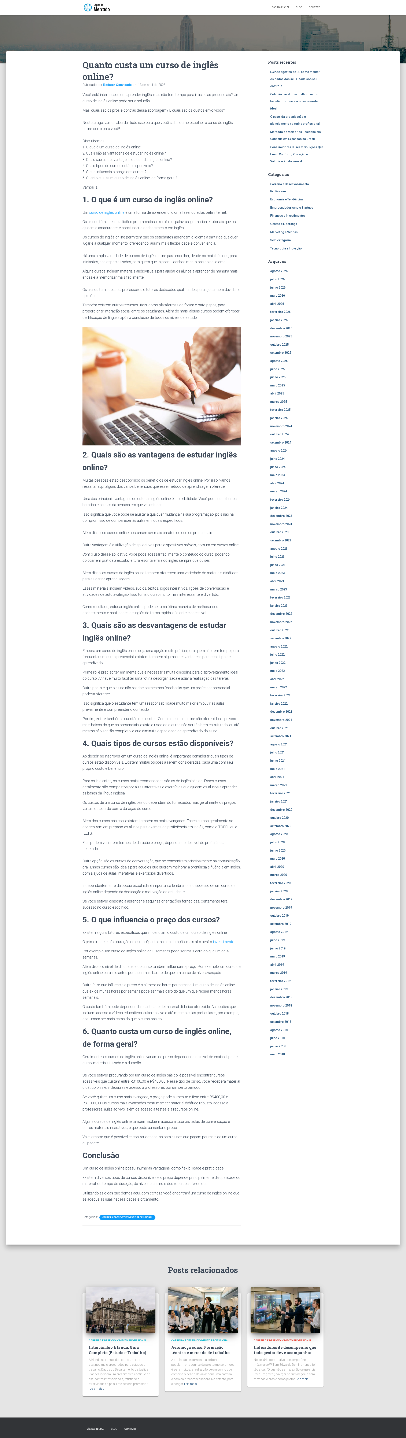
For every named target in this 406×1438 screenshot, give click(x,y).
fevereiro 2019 (280, 981)
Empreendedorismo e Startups (291, 207)
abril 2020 (277, 866)
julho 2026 (277, 279)
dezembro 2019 (281, 899)
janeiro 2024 (279, 507)
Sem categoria (280, 240)
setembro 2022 (280, 638)
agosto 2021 (279, 744)
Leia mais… (97, 1388)
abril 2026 (277, 303)
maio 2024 (277, 475)
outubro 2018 (279, 1013)
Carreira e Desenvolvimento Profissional (127, 1217)
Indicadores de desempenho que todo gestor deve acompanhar (285, 1350)
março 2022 (278, 687)
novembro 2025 (281, 336)
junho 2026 (277, 287)
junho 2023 (277, 565)
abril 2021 (277, 777)
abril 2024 (277, 483)
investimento (223, 941)
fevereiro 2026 (280, 312)
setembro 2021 (280, 736)
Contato (314, 7)
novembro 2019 (281, 907)
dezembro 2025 (281, 328)
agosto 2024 (279, 450)
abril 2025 (277, 393)
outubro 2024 (279, 434)
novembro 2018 (281, 1005)
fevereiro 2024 (280, 499)
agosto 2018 (279, 1030)
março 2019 (278, 972)
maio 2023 (277, 573)
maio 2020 (277, 858)
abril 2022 (277, 679)
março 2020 (278, 874)
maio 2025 (277, 385)
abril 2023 (277, 581)
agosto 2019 (279, 932)
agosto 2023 (279, 548)
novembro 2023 (281, 524)
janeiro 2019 (279, 989)
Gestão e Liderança (283, 224)
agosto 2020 (279, 834)
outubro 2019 (279, 915)
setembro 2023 (280, 540)
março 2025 (278, 401)
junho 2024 (277, 467)
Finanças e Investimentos (288, 215)
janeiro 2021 (279, 801)
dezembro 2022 (281, 613)
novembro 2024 (281, 426)
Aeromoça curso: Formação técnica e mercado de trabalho (200, 1350)
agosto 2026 (279, 271)
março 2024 (278, 491)
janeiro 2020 (279, 891)
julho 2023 (277, 556)
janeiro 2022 (279, 703)
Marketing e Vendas (284, 232)
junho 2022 (277, 662)
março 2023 (278, 589)
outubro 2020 (279, 817)
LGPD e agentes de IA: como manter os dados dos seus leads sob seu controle (295, 79)
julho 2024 (277, 458)
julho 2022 (277, 654)
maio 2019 (277, 956)
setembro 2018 (280, 1021)
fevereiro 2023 (280, 597)
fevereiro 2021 (280, 793)
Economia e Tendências (286, 199)
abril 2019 (277, 964)
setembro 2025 (280, 352)
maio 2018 (277, 1054)
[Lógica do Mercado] (96, 7)
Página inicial (280, 7)
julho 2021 (277, 752)
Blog (299, 7)
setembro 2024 (280, 442)
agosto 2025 (279, 361)
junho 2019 (277, 948)
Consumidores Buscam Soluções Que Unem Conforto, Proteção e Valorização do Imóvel (296, 154)
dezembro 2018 (281, 997)
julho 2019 (277, 940)
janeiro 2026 (279, 320)
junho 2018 (277, 1046)
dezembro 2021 (281, 711)
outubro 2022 (279, 630)
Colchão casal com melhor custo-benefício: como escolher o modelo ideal (295, 101)
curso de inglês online (107, 212)
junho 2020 (277, 850)
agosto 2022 (279, 646)
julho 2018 (277, 1038)
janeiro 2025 (279, 418)
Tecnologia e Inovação (286, 248)
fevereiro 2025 (280, 409)
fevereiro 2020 (280, 883)
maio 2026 (277, 295)
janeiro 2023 (279, 605)
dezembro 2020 (281, 809)
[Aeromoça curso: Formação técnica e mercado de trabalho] (203, 1309)
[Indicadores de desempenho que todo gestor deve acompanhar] (285, 1309)
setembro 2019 (280, 924)
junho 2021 (277, 760)
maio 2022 (277, 670)
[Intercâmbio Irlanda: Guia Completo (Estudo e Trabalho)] (120, 1309)
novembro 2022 (281, 622)
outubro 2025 (279, 344)
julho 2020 (277, 842)
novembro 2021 (281, 720)
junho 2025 (277, 377)
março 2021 (278, 785)
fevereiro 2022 (280, 695)
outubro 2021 (279, 728)
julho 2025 (277, 369)
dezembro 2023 (281, 516)
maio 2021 (277, 769)
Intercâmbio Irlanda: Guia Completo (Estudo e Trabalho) (117, 1350)
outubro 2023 (279, 532)
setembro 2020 (280, 826)
